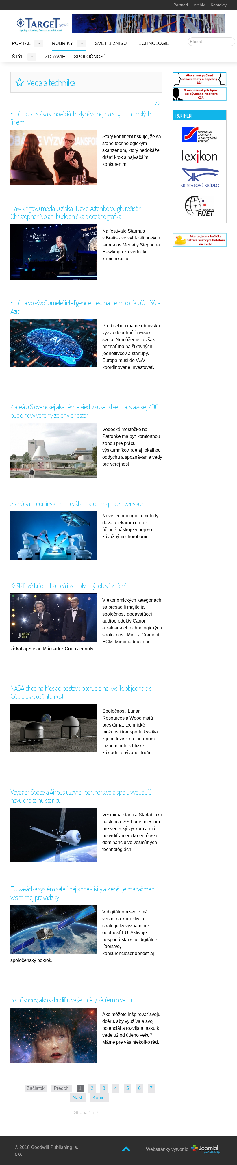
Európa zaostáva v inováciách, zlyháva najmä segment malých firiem (80, 117)
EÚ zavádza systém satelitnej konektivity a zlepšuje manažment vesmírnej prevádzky (83, 893)
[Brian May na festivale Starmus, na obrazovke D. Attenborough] (55, 252)
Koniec (99, 1097)
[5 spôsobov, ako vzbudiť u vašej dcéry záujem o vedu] (55, 1045)
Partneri (180, 5)
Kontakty (219, 5)
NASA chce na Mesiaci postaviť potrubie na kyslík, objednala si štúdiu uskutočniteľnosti (81, 692)
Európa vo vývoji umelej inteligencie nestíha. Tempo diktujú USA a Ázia (85, 306)
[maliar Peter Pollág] (148, 23)
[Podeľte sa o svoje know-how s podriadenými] (200, 78)
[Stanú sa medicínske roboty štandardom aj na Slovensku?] (55, 535)
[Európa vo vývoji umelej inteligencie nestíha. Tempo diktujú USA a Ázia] (55, 342)
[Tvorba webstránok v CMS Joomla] (206, 1149)
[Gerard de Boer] (55, 158)
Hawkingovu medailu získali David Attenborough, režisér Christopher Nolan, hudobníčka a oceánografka (75, 212)
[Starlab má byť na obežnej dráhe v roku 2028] (55, 834)
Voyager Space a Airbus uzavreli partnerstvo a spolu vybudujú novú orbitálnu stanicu (80, 796)
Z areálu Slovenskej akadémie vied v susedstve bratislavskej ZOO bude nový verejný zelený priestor (84, 410)
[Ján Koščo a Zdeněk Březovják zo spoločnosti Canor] (55, 617)
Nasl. (78, 1097)
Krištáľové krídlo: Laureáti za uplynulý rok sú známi (68, 585)
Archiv (199, 5)
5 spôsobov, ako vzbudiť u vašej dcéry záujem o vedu (71, 999)
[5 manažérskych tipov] (200, 93)
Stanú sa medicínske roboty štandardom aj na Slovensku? (76, 503)
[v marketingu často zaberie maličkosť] (200, 239)
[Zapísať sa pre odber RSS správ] (157, 103)
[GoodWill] (42, 22)
